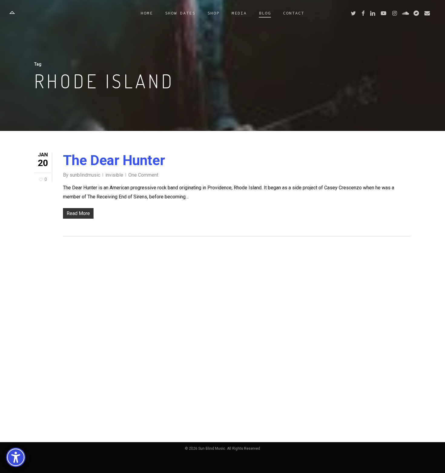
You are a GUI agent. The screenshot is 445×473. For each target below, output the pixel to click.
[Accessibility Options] (15, 457)
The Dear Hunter (114, 160)
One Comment (143, 175)
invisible (114, 175)
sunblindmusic (85, 175)
